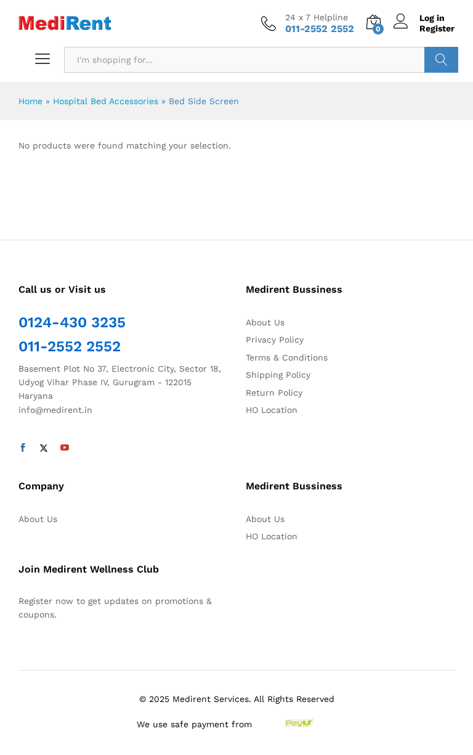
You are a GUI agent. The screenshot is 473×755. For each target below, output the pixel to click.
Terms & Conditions (287, 357)
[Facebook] (22, 448)
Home (30, 101)
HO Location (271, 410)
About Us (265, 322)
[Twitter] (43, 448)
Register (437, 28)
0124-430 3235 (72, 322)
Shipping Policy (278, 375)
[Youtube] (64, 448)
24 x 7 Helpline (316, 17)
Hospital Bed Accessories (105, 101)
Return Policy (274, 393)
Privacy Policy (275, 340)
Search (441, 60)
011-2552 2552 (69, 346)
